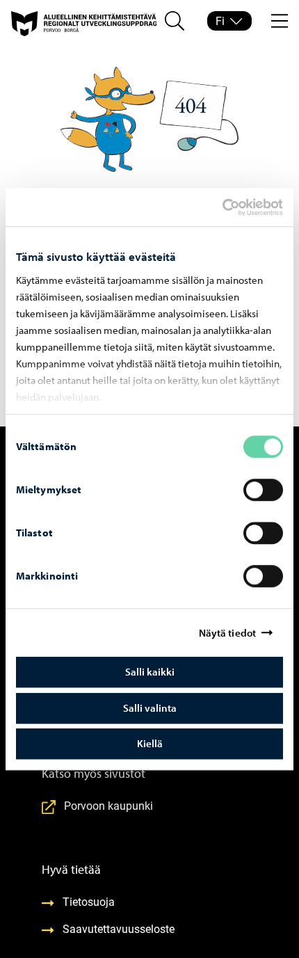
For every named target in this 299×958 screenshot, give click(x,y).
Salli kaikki (150, 671)
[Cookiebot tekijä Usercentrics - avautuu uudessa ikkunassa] (234, 207)
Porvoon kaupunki (108, 805)
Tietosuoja (89, 901)
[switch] (263, 490)
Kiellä (150, 743)
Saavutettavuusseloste (119, 928)
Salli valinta (150, 707)
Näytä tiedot (227, 632)
